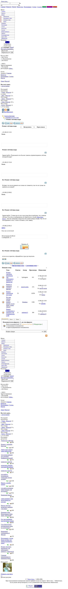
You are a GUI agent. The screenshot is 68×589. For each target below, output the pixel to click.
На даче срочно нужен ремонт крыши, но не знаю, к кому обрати (10, 302)
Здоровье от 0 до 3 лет (12, 117)
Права (17, 319)
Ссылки (39, 7)
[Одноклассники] (6, 110)
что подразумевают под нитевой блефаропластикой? (7, 456)
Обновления (6, 16)
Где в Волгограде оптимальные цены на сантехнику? (7, 526)
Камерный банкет (6, 495)
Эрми (2, 81)
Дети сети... (4, 1)
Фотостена (4, 28)
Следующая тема (31, 265)
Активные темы (7, 19)
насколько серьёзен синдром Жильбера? (7, 466)
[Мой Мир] (8, 110)
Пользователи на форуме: (7, 319)
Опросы (3, 33)
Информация (4, 38)
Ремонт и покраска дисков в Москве (9, 287)
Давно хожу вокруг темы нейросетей (7, 450)
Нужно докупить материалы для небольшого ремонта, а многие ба (7, 549)
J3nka (3, 102)
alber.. (3, 95)
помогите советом (6, 462)
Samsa (43, 295)
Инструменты (27, 127)
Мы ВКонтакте (8, 112)
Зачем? (12, 47)
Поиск (11, 319)
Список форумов (9, 116)
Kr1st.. (3, 105)
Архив (4, 21)
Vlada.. (4, 92)
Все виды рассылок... (7, 49)
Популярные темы (7, 18)
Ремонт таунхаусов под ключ (9, 293)
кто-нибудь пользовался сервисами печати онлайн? (6, 477)
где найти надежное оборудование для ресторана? (7, 489)
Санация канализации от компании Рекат (6, 557)
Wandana (24, 302)
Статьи (34, 7)
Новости (8, 7)
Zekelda (43, 303)
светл (3, 227)
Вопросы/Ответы (5, 31)
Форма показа (41, 127)
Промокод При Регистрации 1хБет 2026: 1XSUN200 (7, 514)
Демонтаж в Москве (7, 440)
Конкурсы (20, 7)
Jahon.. (11, 68)
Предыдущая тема (18, 265)
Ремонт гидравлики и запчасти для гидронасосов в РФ (10, 312)
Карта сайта (4, 36)
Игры (55, 7)
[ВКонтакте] (3, 110)
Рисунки (49, 7)
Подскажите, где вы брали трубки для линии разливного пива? (7, 541)
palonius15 (25, 312)
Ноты (44, 7)
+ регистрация (5, 86)
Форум (14, 7)
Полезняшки (27, 7)
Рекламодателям (5, 35)
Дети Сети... (31, 579)
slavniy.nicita (24, 287)
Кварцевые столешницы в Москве (5, 533)
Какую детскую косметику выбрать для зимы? (7, 507)
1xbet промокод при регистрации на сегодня (7, 500)
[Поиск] (1, 5)
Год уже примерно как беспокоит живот (7, 520)
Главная (3, 7)
